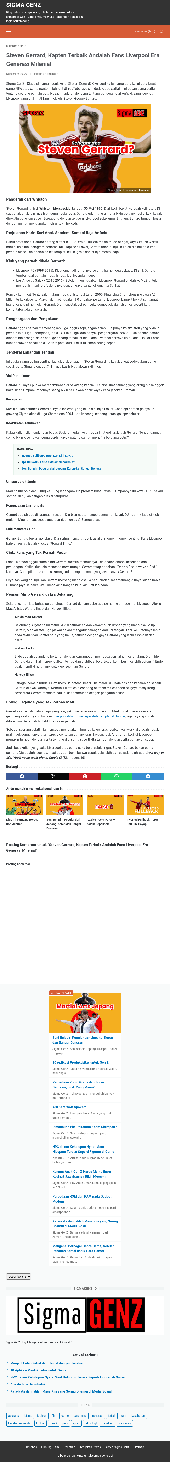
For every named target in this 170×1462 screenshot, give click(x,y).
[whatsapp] (116, 776)
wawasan (124, 1423)
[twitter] (53, 776)
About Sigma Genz (117, 1447)
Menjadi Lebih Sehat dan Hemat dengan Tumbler (47, 1363)
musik (53, 1423)
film (54, 1415)
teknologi (91, 1423)
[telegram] (148, 776)
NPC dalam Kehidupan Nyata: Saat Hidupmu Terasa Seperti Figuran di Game (67, 1377)
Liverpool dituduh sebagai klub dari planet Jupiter (88, 716)
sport (76, 1423)
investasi (97, 1415)
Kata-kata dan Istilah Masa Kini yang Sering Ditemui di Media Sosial (61, 1391)
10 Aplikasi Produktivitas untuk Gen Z (80, 1062)
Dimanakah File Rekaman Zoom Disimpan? (84, 1127)
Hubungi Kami (50, 1447)
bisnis (28, 1415)
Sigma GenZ (23, 4)
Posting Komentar (46, 73)
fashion (42, 1415)
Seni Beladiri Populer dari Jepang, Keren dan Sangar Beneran (61, 468)
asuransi (13, 1415)
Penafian (69, 1447)
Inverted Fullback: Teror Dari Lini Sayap (47, 456)
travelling (107, 1423)
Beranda (31, 1447)
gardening (80, 1415)
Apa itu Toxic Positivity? (27, 1384)
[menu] (11, 31)
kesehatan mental (19, 1423)
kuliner (40, 1423)
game (65, 1415)
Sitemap (139, 1447)
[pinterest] (85, 776)
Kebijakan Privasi (90, 1447)
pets (65, 1423)
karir (123, 1415)
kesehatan (138, 1415)
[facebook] (22, 776)
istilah (112, 1415)
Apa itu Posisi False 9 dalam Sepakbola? (48, 462)
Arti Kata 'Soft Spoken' (69, 1107)
